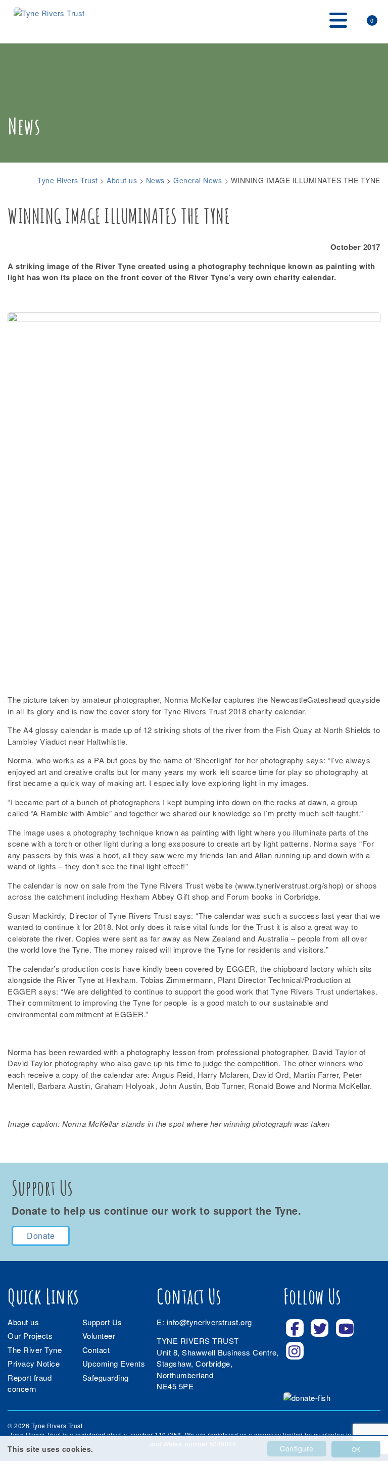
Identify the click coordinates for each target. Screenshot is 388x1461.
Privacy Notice (34, 1363)
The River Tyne (35, 1349)
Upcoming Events (114, 1363)
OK (356, 1449)
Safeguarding (105, 1377)
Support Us (102, 1322)
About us (23, 1322)
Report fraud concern (30, 1383)
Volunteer (99, 1335)
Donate (41, 1235)
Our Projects (30, 1335)
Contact (96, 1349)
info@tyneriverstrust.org (209, 1322)
